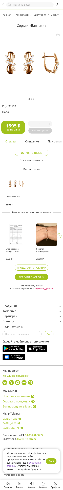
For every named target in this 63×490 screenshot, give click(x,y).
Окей (51, 461)
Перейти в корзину (31, 277)
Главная (6, 14)
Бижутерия (40, 14)
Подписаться (11, 327)
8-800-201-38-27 (34, 435)
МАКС (20, 438)
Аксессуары (22, 14)
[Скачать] (58, 34)
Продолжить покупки (31, 267)
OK (48, 334)
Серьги (55, 14)
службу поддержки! (44, 288)
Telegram (30, 438)
